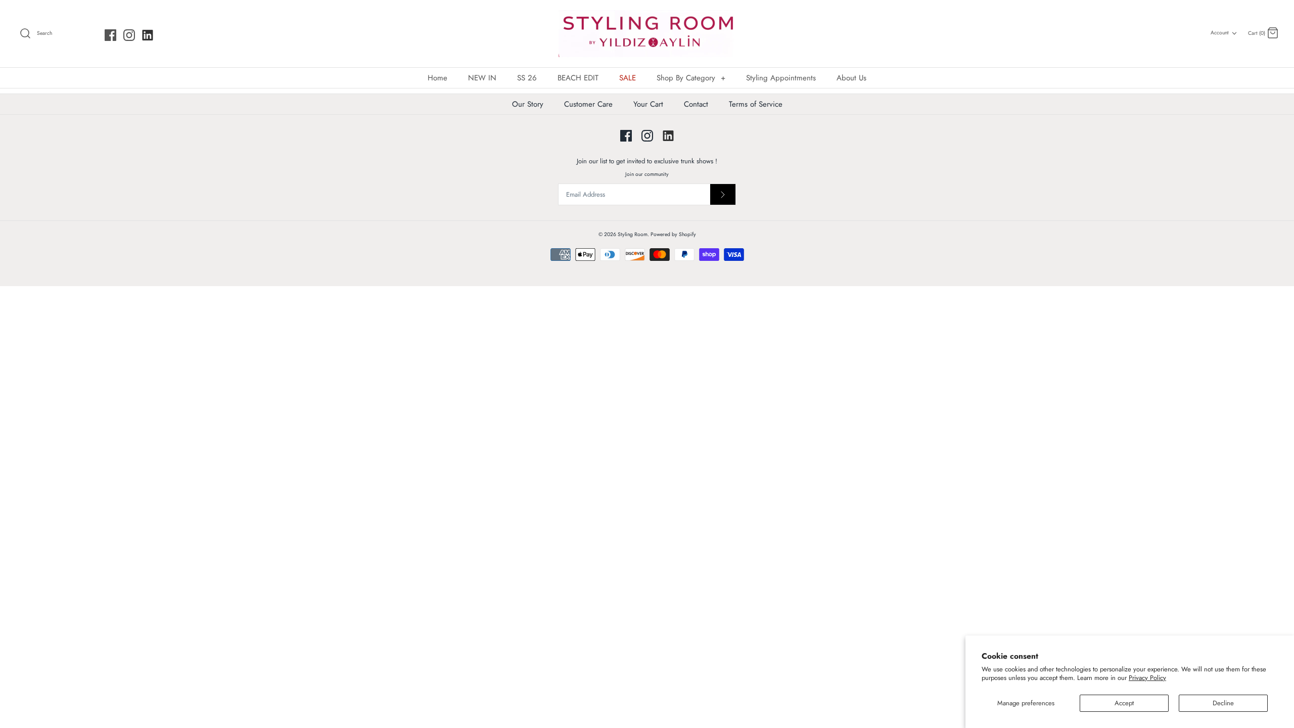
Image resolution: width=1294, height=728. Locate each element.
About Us (851, 77)
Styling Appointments (781, 77)
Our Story (527, 104)
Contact (696, 104)
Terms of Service (755, 104)
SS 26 (527, 77)
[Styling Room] (647, 33)
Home (437, 77)
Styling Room (633, 234)
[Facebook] (110, 35)
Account (1220, 32)
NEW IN (482, 77)
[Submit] (722, 194)
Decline (1223, 703)
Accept (1124, 703)
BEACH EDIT (578, 77)
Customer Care (588, 104)
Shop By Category (691, 77)
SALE (627, 77)
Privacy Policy (1147, 677)
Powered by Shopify (673, 234)
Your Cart (648, 104)
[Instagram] (129, 35)
